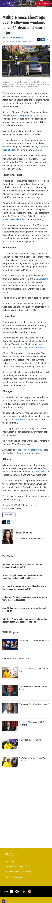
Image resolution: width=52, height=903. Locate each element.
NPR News (9, 515)
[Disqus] (26, 814)
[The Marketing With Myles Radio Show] (10, 690)
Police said (39, 471)
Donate (44, 4)
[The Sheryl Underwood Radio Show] (10, 644)
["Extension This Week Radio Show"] (10, 708)
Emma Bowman (16, 38)
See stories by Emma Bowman (29, 538)
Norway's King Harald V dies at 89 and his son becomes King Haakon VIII (22, 565)
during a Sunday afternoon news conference (23, 347)
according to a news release (27, 419)
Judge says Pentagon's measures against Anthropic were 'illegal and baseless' (24, 598)
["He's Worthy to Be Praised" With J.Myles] (10, 762)
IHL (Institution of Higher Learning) (18, 872)
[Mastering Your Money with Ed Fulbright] (10, 726)
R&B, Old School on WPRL (30, 740)
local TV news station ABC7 (30, 450)
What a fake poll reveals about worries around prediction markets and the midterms (22, 576)
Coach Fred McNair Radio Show (15, 658)
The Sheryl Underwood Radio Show (34, 640)
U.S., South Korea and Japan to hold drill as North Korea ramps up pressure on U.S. (24, 587)
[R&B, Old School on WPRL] (10, 744)
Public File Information (13, 877)
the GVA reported (21, 115)
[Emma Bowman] (7, 536)
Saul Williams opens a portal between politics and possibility (24, 609)
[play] (3, 901)
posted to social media (13, 219)
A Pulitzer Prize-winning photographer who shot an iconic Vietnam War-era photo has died (24, 620)
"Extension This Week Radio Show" (34, 704)
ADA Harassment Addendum (16, 867)
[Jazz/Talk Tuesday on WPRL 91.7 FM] (10, 672)
